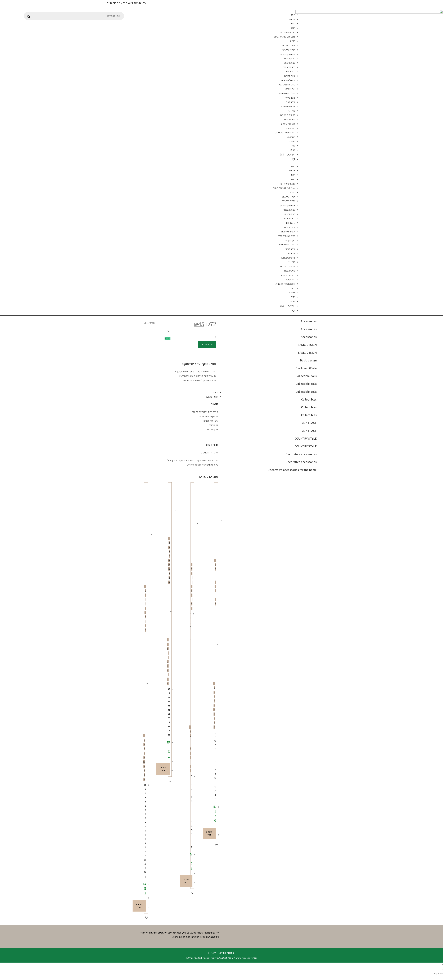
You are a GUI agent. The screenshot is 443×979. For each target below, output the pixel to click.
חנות (293, 23)
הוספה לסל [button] (209, 833)
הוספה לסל (207, 344)
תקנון (213, 952)
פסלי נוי (291, 110)
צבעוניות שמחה (288, 123)
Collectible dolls (306, 376)
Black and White (306, 368)
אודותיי (292, 19)
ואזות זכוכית (289, 75)
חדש (293, 28)
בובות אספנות (289, 58)
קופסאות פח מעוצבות (285, 132)
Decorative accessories (301, 454)
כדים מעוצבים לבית (286, 84)
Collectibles (309, 399)
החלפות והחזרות (226, 952)
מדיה (293, 145)
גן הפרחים (290, 71)
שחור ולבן (291, 141)
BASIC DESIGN (307, 345)
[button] (168, 330)
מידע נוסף (186, 881)
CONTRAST (309, 423)
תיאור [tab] (215, 392)
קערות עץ (290, 128)
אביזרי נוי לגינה (288, 49)
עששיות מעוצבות (287, 106)
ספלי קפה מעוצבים (286, 93)
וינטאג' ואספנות (288, 80)
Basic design (308, 360)
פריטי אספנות (289, 119)
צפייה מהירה (215, 584)
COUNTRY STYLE (306, 438)
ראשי (293, 14)
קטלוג (292, 41)
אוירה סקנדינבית (287, 54)
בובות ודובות (289, 62)
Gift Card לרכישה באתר (284, 36)
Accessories (309, 321)
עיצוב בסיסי (290, 97)
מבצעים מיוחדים (288, 32)
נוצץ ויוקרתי (290, 88)
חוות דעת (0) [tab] (212, 396)
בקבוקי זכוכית (289, 67)
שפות (292, 149)
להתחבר (209, 464)
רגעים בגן (291, 136)
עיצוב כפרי (290, 102)
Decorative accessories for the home (292, 470)
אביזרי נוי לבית (288, 45)
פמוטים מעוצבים (287, 115)
